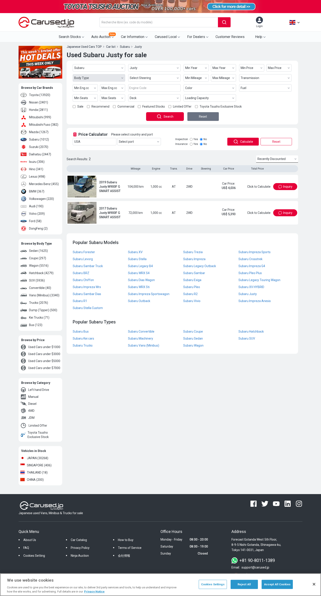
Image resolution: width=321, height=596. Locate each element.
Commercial (125, 106)
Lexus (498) (37, 176)
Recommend (100, 106)
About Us (29, 540)
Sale (80, 106)
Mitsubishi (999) (40, 117)
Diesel (32, 403)
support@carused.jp (255, 567)
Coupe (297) (37, 258)
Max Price (274, 68)
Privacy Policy (80, 548)
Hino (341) (36, 169)
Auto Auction (103, 36)
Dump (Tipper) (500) (43, 310)
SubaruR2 (190, 294)
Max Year (219, 68)
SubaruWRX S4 (139, 273)
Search (168, 116)
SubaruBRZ (81, 273)
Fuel (243, 88)
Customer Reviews (230, 37)
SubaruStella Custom (88, 308)
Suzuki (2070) (38, 147)
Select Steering (140, 78)
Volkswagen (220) (41, 199)
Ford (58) (35, 221)
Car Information (132, 37)
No (205, 139)
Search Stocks (70, 37)
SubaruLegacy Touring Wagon (259, 280)
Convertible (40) (40, 288)
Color (188, 88)
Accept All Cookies (277, 584)
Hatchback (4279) (41, 273)
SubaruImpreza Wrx (87, 287)
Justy (133, 68)
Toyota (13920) (39, 95)
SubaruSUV (246, 338)
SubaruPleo (191, 287)
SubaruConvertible (141, 331)
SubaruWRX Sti (139, 287)
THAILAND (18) (37, 472)
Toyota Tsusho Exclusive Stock (38, 435)
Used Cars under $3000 (44, 354)
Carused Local (166, 37)
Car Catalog (79, 540)
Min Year (191, 68)
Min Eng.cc (81, 88)
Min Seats (81, 98)
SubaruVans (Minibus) (143, 345)
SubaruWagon (193, 345)
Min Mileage (193, 78)
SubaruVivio (191, 301)
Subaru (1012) (39, 139)
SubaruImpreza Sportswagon (148, 294)
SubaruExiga (192, 280)
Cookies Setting (34, 555)
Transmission (250, 78)
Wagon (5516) (38, 265)
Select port (126, 141)
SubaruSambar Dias (87, 294)
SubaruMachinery (140, 338)
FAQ (26, 548)
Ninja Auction (80, 555)
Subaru (79, 68)
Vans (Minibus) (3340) (44, 295)
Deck (133, 98)
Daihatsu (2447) (40, 154)
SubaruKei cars (83, 338)
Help (258, 37)
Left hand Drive (38, 390)
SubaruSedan (193, 338)
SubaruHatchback (251, 331)
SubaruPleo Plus (250, 273)
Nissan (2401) (38, 102)
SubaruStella (137, 259)
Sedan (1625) (38, 250)
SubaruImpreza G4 (251, 266)
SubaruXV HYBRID (251, 287)
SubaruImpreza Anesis (254, 301)
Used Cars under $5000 (44, 361)
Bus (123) (35, 325)
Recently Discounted (271, 159)
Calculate (246, 141)
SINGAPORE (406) (39, 465)
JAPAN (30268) (37, 458)
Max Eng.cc (109, 88)
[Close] (314, 584)
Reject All (244, 584)
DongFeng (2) (38, 228)
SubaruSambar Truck (88, 266)
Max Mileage (221, 78)
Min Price (247, 68)
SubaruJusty (247, 294)
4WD (31, 410)
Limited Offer (38, 425)
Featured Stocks (153, 106)
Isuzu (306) (37, 161)
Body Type (81, 78)
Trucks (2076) (38, 302)
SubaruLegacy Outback (199, 266)
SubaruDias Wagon (141, 280)
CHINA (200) (35, 479)
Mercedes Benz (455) (44, 184)
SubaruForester (84, 252)
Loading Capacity (197, 98)
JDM (31, 417)
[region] (160, 584)
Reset (203, 116)
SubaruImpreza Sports (254, 252)
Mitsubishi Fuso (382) (43, 124)
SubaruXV (135, 252)
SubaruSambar (194, 273)
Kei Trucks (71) (39, 317)
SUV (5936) (37, 280)
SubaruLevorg (83, 259)
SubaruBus (81, 331)
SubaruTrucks (83, 345)
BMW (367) (36, 191)
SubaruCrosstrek (250, 259)
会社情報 (124, 555)
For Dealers (196, 37)
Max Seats (109, 98)
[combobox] (159, 22)
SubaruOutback (139, 301)
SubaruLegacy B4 (140, 266)
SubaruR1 (80, 301)
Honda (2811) (38, 110)
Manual (33, 396)
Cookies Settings (212, 584)
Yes (195, 139)
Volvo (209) (37, 213)
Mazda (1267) (38, 132)
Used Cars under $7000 (44, 368)
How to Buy (125, 540)
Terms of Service (130, 548)
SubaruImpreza (194, 259)
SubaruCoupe (193, 331)
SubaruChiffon (83, 280)
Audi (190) (36, 206)
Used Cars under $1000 (44, 347)
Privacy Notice (94, 591)
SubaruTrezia (193, 252)
